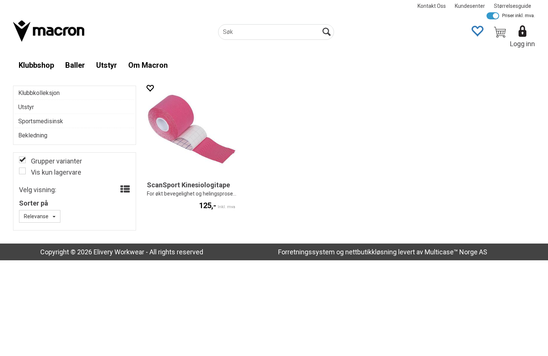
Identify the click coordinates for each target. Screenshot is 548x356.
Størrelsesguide (512, 6)
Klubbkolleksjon (39, 92)
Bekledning (32, 135)
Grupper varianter (55, 161)
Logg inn (522, 44)
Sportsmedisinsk (40, 121)
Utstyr (106, 65)
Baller (75, 65)
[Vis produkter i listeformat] (124, 189)
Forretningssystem (306, 252)
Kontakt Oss (432, 6)
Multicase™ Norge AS (456, 252)
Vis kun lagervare (55, 172)
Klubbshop (36, 65)
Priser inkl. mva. (518, 15)
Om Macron (148, 65)
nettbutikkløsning (371, 252)
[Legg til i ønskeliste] (150, 88)
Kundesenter (470, 6)
